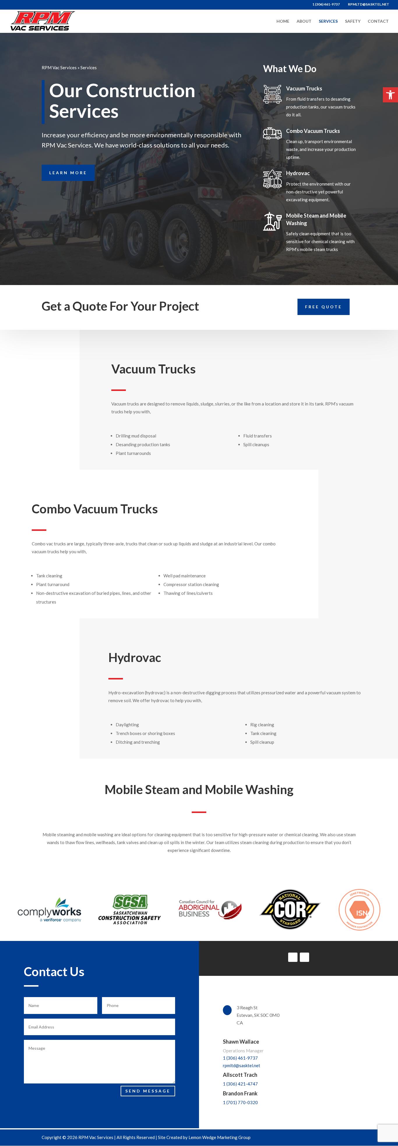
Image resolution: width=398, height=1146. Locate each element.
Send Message (147, 1090)
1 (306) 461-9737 (240, 1057)
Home (283, 21)
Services (328, 21)
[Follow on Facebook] (304, 957)
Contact (378, 21)
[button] (390, 94)
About (304, 21)
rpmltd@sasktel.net (241, 1065)
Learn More (68, 172)
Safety (352, 21)
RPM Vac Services (59, 67)
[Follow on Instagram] (292, 957)
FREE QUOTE (323, 306)
